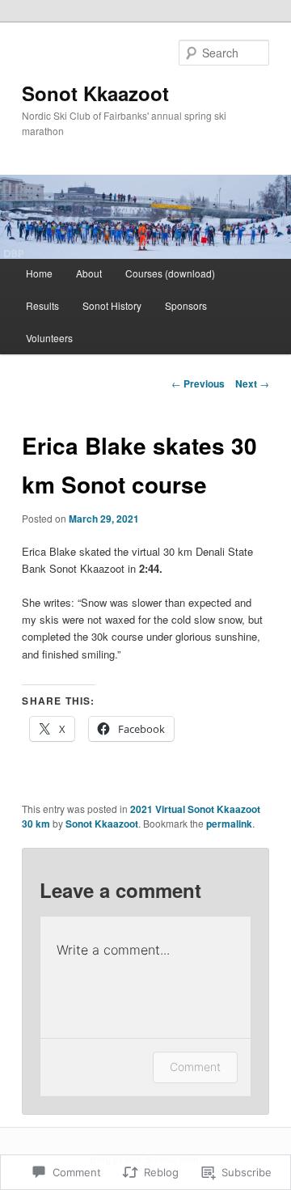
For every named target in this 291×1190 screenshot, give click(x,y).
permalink (229, 823)
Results (42, 305)
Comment (195, 1067)
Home (39, 273)
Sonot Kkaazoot (95, 93)
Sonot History (111, 305)
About (89, 273)
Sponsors (186, 305)
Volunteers (49, 338)
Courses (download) (170, 273)
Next (252, 383)
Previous (198, 383)
